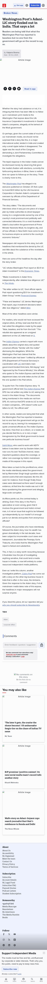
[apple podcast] (15, 940)
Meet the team (8, 859)
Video (14, 980)
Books (5, 917)
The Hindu (9, 283)
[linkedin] (9, 945)
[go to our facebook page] (4, 934)
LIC (19, 364)
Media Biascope (9, 906)
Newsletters (7, 909)
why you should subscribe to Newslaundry (21, 605)
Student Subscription (11, 893)
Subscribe (35, 5)
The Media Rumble (10, 915)
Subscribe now (10, 969)
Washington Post (13, 183)
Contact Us (7, 861)
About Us (6, 850)
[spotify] (15, 945)
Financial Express (28, 295)
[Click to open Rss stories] (9, 940)
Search (33, 981)
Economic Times (32, 271)
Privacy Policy (8, 864)
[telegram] (4, 945)
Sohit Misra (7, 445)
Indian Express (12, 341)
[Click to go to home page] (4, 5)
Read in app (30, 89)
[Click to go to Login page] (43, 5)
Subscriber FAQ (9, 885)
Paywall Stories (9, 888)
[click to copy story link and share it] (19, 88)
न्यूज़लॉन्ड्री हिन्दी (8, 904)
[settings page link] (26, 5)
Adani (6, 619)
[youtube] (15, 934)
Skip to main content (13, 15)
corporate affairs (9, 625)
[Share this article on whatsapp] (14, 88)
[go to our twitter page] (9, 934)
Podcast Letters (9, 891)
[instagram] (4, 940)
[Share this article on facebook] (5, 88)
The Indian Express (32, 389)
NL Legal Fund (8, 882)
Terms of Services (10, 867)
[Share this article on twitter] (9, 88)
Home (6, 980)
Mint (28, 308)
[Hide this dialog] (44, 953)
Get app (20, 5)
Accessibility (8, 853)
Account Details (9, 880)
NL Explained (8, 856)
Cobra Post (27, 573)
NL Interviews (8, 912)
